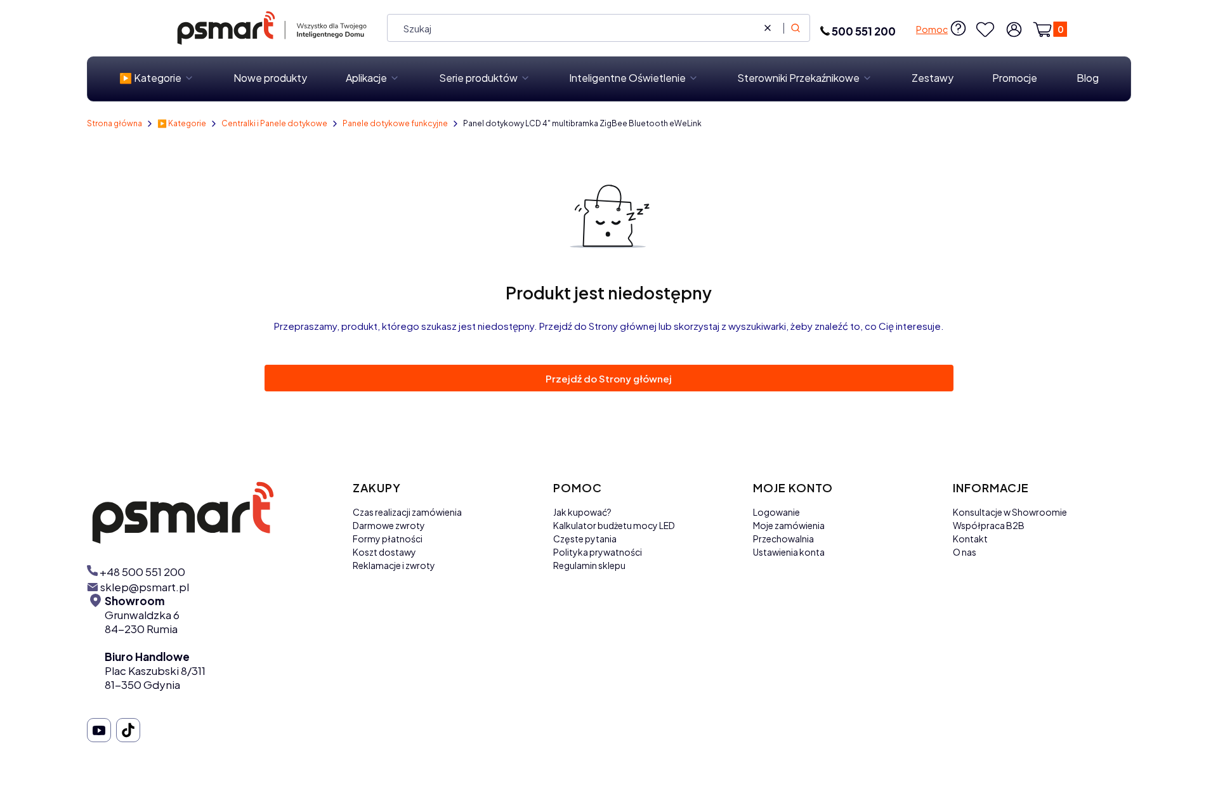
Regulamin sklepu (589, 565)
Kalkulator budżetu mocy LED (614, 525)
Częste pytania (585, 538)
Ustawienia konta (789, 552)
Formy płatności (387, 538)
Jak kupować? (582, 512)
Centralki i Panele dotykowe (274, 123)
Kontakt (970, 538)
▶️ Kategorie (181, 123)
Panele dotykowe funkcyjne (395, 123)
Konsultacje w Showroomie (1010, 512)
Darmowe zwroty (389, 525)
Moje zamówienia (789, 525)
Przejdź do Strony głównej (609, 378)
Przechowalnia (783, 538)
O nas (964, 552)
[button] (795, 28)
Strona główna (114, 123)
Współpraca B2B (989, 525)
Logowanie (776, 512)
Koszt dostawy (384, 552)
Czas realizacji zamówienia (407, 512)
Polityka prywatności (597, 552)
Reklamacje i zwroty (394, 565)
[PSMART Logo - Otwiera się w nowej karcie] (210, 512)
